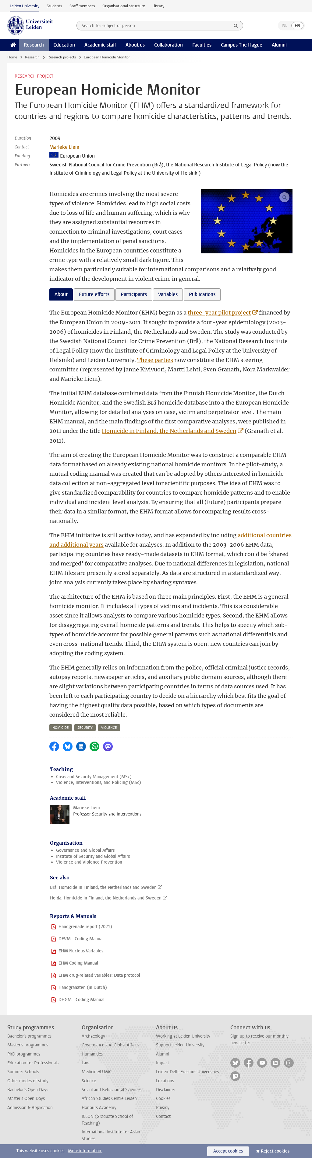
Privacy (162, 1108)
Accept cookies (228, 1151)
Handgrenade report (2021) (85, 927)
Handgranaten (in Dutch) (82, 987)
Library (158, 6)
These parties (155, 359)
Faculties (201, 45)
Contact (163, 1116)
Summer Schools (23, 1072)
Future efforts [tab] (94, 294)
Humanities (92, 1054)
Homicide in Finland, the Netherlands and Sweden (169, 430)
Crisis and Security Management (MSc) (94, 777)
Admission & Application (30, 1108)
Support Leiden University (180, 1045)
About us (135, 45)
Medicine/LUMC (97, 1072)
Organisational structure (123, 6)
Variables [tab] (168, 294)
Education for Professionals (32, 1063)
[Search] (236, 25)
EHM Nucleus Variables (80, 951)
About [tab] (61, 294)
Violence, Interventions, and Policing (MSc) (98, 782)
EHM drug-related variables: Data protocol (99, 975)
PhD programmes (23, 1054)
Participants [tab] (134, 294)
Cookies (163, 1098)
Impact (162, 1063)
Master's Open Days (26, 1098)
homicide (60, 727)
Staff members (82, 6)
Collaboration (168, 45)
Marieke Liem (64, 147)
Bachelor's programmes (29, 1036)
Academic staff (100, 45)
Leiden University (24, 6)
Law (86, 1063)
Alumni (279, 45)
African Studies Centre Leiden (109, 1098)
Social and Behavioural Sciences (111, 1090)
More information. (85, 1151)
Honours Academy (99, 1108)
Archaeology (93, 1036)
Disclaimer (165, 1090)
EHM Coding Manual (78, 963)
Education (64, 45)
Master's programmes (27, 1045)
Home (12, 57)
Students (54, 6)
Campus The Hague (241, 45)
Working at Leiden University (183, 1036)
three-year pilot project (219, 312)
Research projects (62, 57)
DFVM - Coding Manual (81, 939)
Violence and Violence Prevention (89, 862)
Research (34, 45)
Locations (165, 1081)
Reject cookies (275, 1151)
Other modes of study (27, 1081)
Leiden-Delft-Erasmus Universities (187, 1072)
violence (109, 727)
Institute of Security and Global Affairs (93, 856)
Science (89, 1081)
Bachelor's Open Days (27, 1090)
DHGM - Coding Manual (81, 1000)
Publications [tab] (202, 294)
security (85, 727)
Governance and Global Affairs (85, 850)
